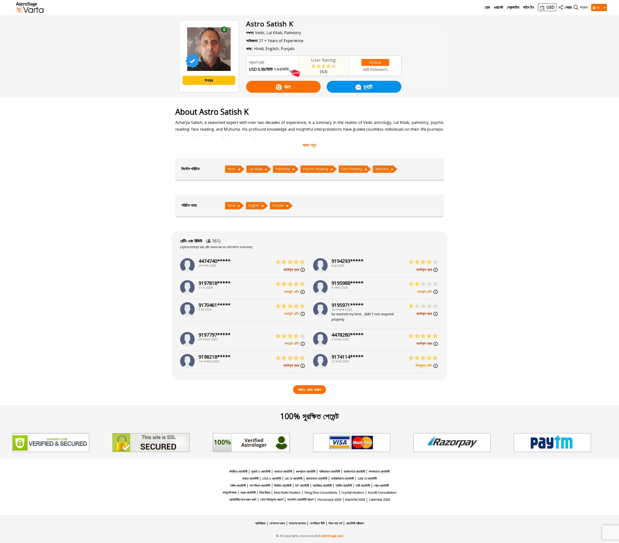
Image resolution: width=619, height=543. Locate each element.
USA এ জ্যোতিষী (272, 478)
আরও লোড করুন (309, 389)
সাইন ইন (528, 7)
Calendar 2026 (379, 499)
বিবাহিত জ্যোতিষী (283, 485)
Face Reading (351, 168)
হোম (487, 7)
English (253, 205)
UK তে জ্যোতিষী (294, 478)
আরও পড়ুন (309, 145)
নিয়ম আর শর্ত (336, 523)
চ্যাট (368, 87)
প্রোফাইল (513, 7)
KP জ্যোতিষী (302, 485)
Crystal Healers (352, 492)
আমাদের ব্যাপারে (297, 523)
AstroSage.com (332, 536)
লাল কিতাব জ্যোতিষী (260, 485)
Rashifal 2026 (355, 499)
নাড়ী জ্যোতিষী (363, 485)
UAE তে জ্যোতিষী (367, 478)
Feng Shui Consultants (321, 492)
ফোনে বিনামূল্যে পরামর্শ (272, 499)
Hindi (231, 205)
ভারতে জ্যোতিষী (250, 478)
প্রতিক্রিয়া (260, 523)
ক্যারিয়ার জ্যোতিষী (322, 485)
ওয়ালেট (498, 7)
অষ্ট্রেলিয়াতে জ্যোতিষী (342, 478)
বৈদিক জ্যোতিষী (238, 485)
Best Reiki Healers (287, 492)
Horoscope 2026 (329, 499)
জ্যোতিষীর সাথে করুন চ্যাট (243, 499)
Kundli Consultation (382, 492)
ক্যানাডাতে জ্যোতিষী (317, 478)
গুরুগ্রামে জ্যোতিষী (306, 471)
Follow (375, 62)
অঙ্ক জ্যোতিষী (248, 492)
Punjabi (278, 205)
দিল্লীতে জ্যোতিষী (238, 471)
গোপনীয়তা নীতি (317, 523)
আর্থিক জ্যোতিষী (344, 485)
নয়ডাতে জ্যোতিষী (283, 471)
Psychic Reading (315, 168)
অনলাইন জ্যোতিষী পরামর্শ (300, 499)
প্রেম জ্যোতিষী (381, 485)
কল (287, 87)
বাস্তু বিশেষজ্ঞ (230, 492)
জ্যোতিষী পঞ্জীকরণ (355, 523)
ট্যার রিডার (265, 492)
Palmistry (282, 168)
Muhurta (382, 168)
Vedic (232, 168)
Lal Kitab (255, 168)
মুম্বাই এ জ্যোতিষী (261, 471)
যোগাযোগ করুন (277, 523)
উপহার (209, 80)
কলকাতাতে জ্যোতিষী (379, 471)
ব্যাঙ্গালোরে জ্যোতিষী (355, 471)
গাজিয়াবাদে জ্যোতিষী (330, 471)
